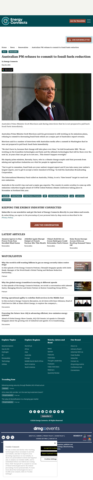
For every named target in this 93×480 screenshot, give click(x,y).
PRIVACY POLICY (48, 436)
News (12, 47)
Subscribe (74, 358)
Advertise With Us (77, 352)
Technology (6, 361)
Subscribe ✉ (46, 416)
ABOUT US (32, 436)
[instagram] (34, 411)
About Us (74, 346)
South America (30, 367)
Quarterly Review (53, 373)
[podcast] (50, 411)
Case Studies (75, 355)
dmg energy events (77, 364)
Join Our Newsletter (77, 21)
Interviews (51, 358)
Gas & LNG (5, 349)
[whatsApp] (62, 411)
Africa (27, 349)
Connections (75, 370)
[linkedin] (42, 411)
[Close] (55, 443)
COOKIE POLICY (59, 436)
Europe (27, 358)
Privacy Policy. (7, 218)
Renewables (23, 47)
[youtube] (46, 411)
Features (51, 355)
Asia (26, 352)
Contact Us (74, 361)
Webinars (51, 370)
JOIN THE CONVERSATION (46, 225)
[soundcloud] (58, 411)
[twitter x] (38, 411)
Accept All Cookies (50, 448)
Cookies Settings (42, 438)
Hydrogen (5, 352)
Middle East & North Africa (34, 361)
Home (4, 47)
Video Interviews (53, 367)
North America (30, 364)
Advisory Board (76, 349)
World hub (28, 346)
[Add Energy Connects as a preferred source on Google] (7, 70)
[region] (30, 459)
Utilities (4, 364)
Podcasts (51, 364)
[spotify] (54, 411)
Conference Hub (76, 367)
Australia (28, 355)
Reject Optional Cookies (50, 453)
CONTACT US (53, 438)
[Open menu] (88, 20)
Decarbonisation (7, 346)
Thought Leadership (55, 361)
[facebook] (30, 411)
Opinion (50, 352)
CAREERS (39, 436)
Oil (2, 355)
